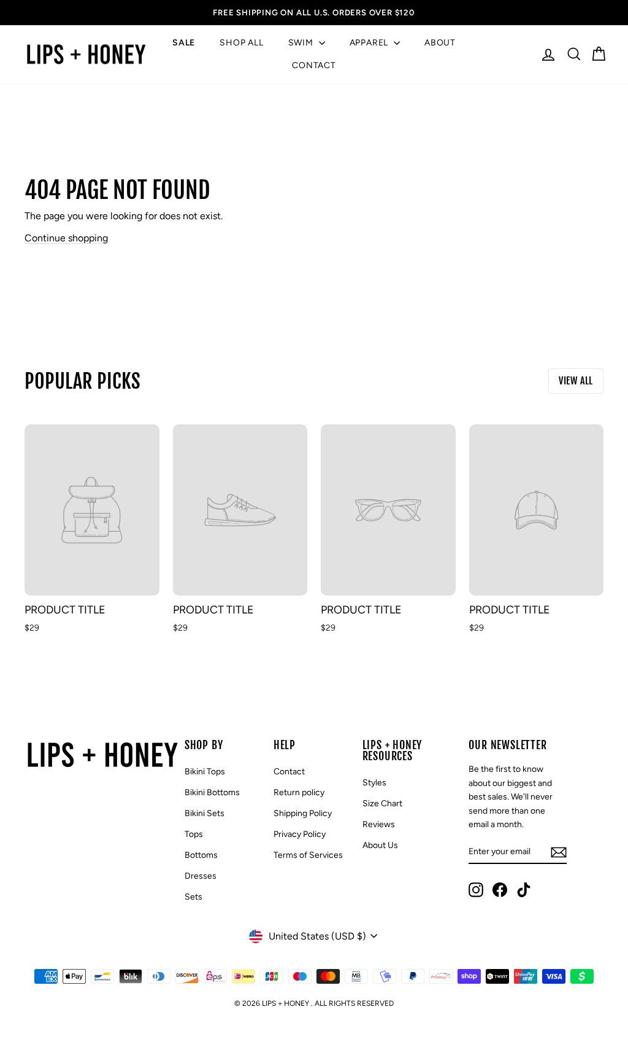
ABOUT (440, 42)
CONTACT (314, 65)
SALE (183, 42)
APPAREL (370, 42)
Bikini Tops (205, 771)
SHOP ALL (241, 42)
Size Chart (382, 803)
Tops (194, 834)
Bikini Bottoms (212, 792)
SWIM (302, 42)
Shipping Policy (303, 813)
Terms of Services (308, 855)
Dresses (200, 876)
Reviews (378, 824)
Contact (289, 771)
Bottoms (201, 855)
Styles (374, 782)
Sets (193, 897)
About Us (380, 845)
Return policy (299, 792)
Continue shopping (66, 238)
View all (576, 381)
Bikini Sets (204, 813)
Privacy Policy (300, 834)
